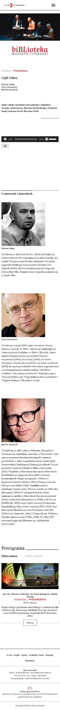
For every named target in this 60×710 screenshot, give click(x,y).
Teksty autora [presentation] (9, 556)
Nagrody (49, 655)
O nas (9, 655)
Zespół (17, 655)
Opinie (24, 655)
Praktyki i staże (36, 655)
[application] (30, 139)
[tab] (9, 556)
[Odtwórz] (5, 139)
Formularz (30, 660)
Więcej (30, 622)
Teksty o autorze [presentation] (34, 556)
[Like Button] (5, 146)
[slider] (53, 139)
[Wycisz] (46, 139)
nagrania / (30, 599)
